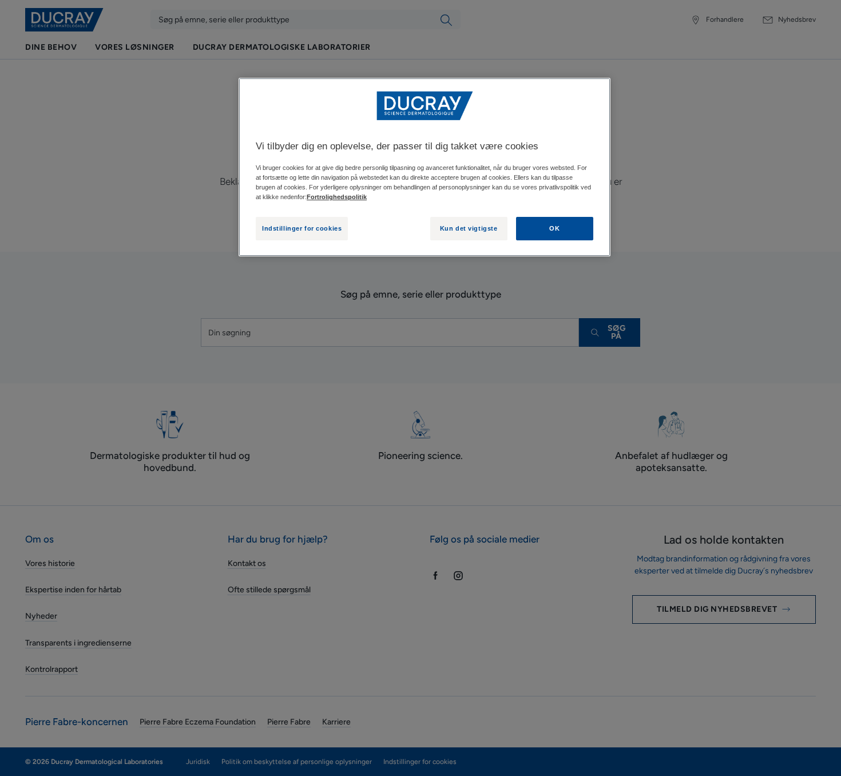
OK (554, 228)
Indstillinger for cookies (302, 228)
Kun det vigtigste (469, 228)
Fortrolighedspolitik (337, 196)
